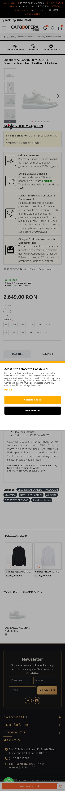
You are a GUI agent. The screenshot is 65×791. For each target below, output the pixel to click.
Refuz (32, 421)
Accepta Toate (32, 399)
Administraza (32, 410)
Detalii (8, 389)
